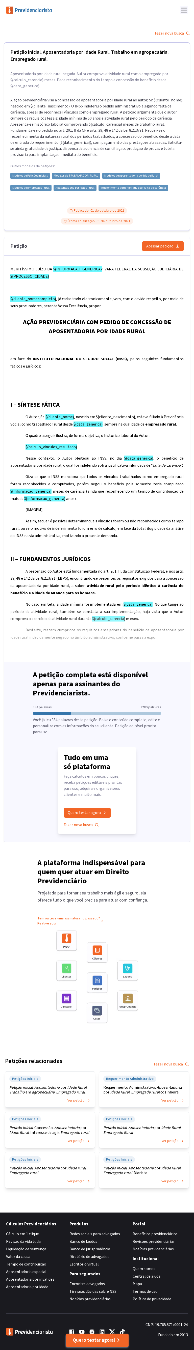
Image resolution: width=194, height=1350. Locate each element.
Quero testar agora (84, 812)
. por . (142, 1130)
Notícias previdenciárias (90, 1299)
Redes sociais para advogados (94, 1234)
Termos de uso (145, 1291)
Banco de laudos (83, 1241)
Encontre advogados (87, 1284)
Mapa (137, 1284)
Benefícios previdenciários (155, 1234)
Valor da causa (18, 1256)
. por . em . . (48, 1090)
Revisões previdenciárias (154, 1241)
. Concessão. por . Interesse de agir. (49, 1130)
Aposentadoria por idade (27, 1287)
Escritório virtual (84, 1264)
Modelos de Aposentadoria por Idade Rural (131, 176)
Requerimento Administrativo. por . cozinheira (142, 1090)
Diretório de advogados (89, 1256)
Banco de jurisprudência (89, 1249)
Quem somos (144, 1269)
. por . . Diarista (142, 1170)
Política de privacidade (152, 1299)
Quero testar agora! (94, 1340)
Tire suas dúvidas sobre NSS (92, 1291)
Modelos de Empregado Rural (31, 188)
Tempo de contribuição (26, 1264)
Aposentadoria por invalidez (30, 1279)
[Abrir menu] (184, 10)
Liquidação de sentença (26, 1249)
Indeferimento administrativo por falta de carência (133, 188)
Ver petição (76, 1100)
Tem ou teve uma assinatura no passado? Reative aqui (68, 921)
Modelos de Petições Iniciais (30, 176)
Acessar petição (160, 246)
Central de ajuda (146, 1276)
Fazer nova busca (169, 33)
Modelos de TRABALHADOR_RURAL (76, 176)
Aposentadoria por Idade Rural (75, 188)
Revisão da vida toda (23, 1241)
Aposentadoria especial (26, 1272)
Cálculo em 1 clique (22, 1234)
